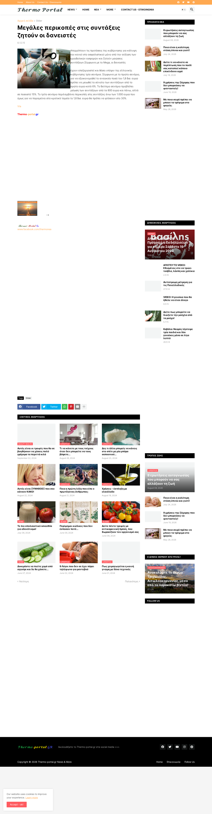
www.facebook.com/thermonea (34, 229)
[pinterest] (194, 2)
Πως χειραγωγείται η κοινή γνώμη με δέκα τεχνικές (118, 568)
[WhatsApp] (64, 407)
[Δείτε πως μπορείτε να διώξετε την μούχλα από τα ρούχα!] (153, 316)
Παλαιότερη (131, 581)
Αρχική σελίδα (25, 21)
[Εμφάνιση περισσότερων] (84, 407)
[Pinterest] (71, 407)
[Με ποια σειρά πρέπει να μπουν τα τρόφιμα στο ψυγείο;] (153, 103)
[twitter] (183, 2)
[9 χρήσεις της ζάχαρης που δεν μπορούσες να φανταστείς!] (153, 86)
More (109, 9)
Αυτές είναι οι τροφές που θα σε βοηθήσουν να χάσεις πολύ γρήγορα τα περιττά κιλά (36, 451)
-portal (27, 114)
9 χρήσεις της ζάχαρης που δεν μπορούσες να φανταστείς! (179, 85)
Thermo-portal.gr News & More (55, 761)
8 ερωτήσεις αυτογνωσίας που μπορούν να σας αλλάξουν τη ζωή (178, 33)
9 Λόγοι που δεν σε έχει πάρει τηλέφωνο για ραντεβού (77, 568)
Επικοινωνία (173, 761)
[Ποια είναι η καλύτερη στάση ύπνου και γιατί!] (153, 51)
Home (20, 2)
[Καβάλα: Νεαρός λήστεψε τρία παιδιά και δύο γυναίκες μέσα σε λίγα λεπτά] (153, 333)
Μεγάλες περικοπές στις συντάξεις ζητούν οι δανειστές (68, 31)
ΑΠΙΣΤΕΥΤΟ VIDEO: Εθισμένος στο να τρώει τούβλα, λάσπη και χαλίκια (179, 268)
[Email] (77, 407)
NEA (96, 9)
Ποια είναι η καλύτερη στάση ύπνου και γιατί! (176, 49)
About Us (30, 2)
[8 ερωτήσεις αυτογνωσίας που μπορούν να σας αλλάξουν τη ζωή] (153, 34)
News (71, 9)
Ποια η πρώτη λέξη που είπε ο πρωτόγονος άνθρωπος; (77, 490)
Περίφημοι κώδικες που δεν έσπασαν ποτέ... (76, 527)
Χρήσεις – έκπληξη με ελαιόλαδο (114, 490)
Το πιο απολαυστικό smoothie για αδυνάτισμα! (34, 527)
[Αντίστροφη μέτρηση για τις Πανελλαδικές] (153, 286)
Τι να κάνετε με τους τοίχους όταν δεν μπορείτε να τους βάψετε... (76, 451)
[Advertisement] (75, 166)
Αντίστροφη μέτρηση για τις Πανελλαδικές (177, 283)
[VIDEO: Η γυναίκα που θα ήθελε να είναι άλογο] (153, 301)
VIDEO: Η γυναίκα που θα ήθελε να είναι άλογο (177, 298)
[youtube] (188, 2)
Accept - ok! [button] (16, 804)
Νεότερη (24, 581)
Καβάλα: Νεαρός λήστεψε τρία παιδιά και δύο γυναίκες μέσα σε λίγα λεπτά (178, 334)
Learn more (32, 797)
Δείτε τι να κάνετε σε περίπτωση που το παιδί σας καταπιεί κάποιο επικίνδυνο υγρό (177, 67)
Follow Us (190, 761)
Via (19, 106)
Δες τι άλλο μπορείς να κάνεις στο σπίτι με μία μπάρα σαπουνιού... (119, 451)
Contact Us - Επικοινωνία (49, 2)
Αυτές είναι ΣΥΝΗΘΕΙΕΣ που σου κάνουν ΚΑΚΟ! (35, 490)
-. (28, 225)
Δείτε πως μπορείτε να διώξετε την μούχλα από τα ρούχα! (177, 315)
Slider (39, 21)
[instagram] (184, 747)
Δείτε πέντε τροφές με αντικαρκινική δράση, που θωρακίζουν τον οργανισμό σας (120, 529)
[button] (183, 9)
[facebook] (178, 2)
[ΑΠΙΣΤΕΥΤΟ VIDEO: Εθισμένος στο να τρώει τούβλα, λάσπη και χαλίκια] (153, 269)
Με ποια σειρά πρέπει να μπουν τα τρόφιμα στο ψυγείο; (177, 102)
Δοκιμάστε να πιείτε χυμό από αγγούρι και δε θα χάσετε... (35, 568)
